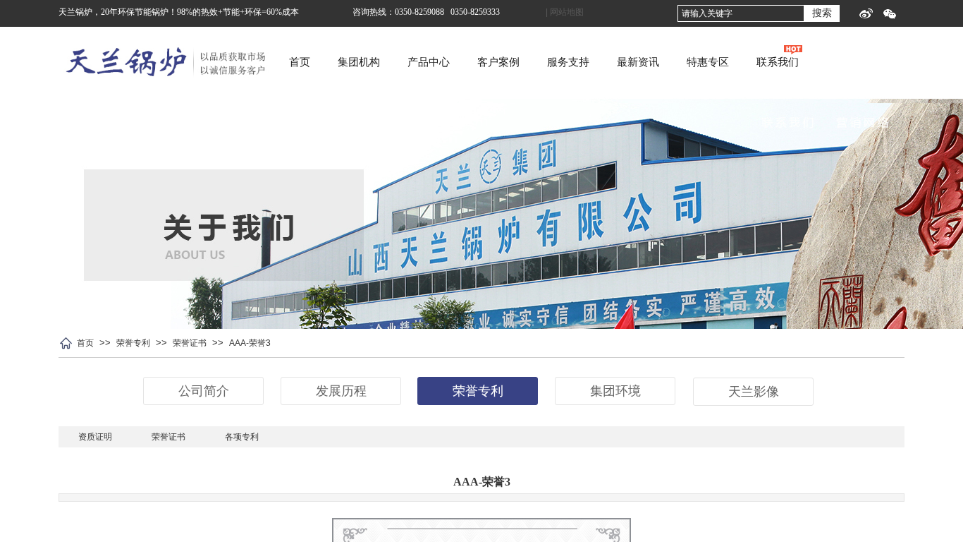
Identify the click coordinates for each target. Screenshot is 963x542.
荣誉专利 (133, 343)
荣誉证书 (190, 343)
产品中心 (428, 62)
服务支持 (568, 62)
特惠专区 (708, 62)
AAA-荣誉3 (250, 343)
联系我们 (777, 62)
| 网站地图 (565, 12)
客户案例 (498, 62)
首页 (299, 62)
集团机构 (359, 62)
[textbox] (740, 13)
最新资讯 (638, 62)
